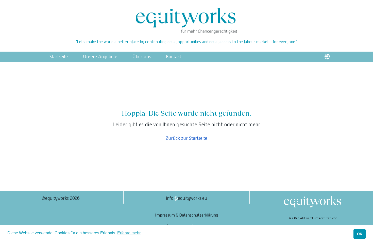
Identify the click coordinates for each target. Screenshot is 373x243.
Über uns (141, 56)
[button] (327, 57)
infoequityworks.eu (186, 198)
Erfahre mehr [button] (129, 233)
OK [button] (359, 234)
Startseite (58, 56)
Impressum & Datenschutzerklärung (186, 215)
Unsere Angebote (100, 56)
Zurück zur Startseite (186, 138)
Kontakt (173, 56)
